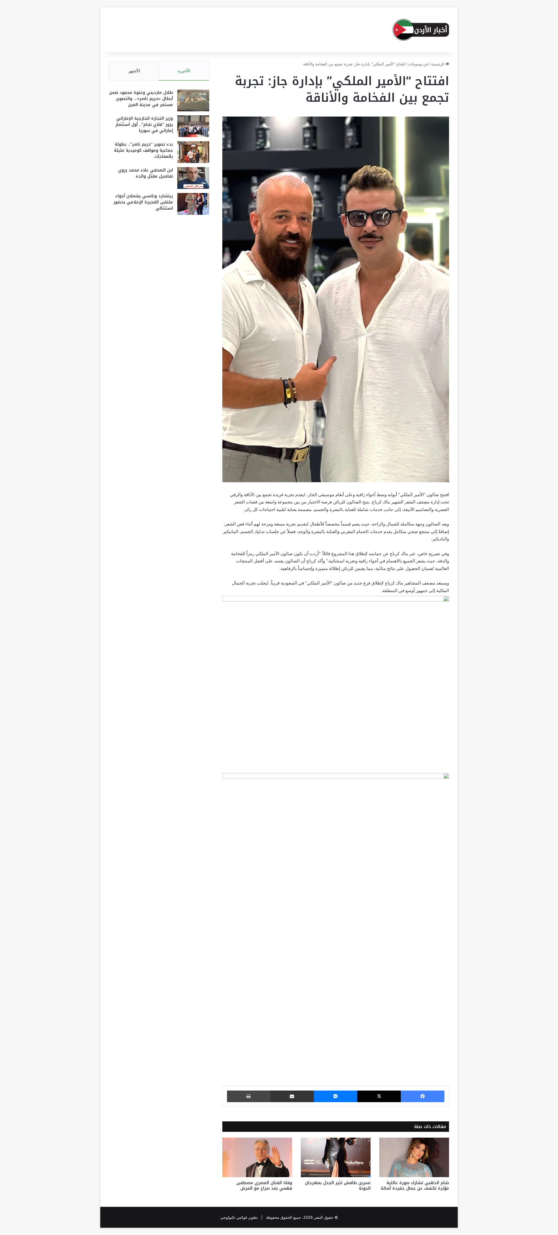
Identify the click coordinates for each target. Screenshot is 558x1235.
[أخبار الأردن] (421, 30)
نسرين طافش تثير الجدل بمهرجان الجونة (338, 1185)
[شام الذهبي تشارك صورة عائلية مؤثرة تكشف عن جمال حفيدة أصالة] (414, 1157)
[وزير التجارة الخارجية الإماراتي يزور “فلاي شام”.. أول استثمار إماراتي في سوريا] (193, 126)
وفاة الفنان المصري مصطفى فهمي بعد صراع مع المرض (264, 1185)
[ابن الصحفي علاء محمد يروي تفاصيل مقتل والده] (193, 178)
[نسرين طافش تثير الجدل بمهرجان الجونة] (336, 1157)
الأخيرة (184, 71)
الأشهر (134, 71)
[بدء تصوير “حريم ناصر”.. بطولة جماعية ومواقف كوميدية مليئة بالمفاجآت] (193, 152)
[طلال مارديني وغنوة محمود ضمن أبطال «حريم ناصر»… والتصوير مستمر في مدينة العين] (193, 100)
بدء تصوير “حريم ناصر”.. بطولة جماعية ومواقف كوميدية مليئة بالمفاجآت (143, 150)
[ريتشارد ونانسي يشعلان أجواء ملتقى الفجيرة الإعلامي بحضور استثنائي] (193, 204)
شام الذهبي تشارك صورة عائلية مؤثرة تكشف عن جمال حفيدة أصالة (415, 1185)
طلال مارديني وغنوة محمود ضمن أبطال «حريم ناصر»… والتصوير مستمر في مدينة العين (141, 99)
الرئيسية (438, 64)
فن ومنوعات (418, 64)
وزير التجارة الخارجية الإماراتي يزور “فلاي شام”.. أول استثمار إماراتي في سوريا (144, 125)
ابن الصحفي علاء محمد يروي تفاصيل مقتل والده (145, 173)
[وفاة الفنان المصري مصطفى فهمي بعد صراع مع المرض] (257, 1157)
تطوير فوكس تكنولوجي (239, 1217)
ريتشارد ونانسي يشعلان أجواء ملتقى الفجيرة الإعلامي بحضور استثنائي (143, 202)
